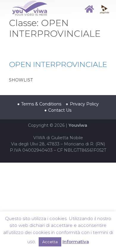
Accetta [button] (50, 241)
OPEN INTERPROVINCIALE (58, 64)
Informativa (75, 241)
